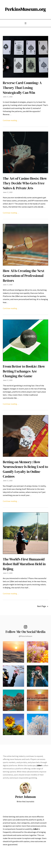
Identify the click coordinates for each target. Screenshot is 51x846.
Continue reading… (11, 120)
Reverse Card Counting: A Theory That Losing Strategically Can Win (22, 87)
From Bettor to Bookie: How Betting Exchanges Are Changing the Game (24, 371)
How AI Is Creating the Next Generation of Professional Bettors (23, 275)
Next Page (42, 606)
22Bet (39, 765)
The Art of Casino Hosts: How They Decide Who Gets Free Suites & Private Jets (25, 183)
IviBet (35, 829)
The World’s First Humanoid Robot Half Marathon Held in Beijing (24, 564)
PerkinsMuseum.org (25, 9)
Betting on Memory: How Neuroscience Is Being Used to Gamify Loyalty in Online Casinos (25, 469)
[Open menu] (25, 23)
